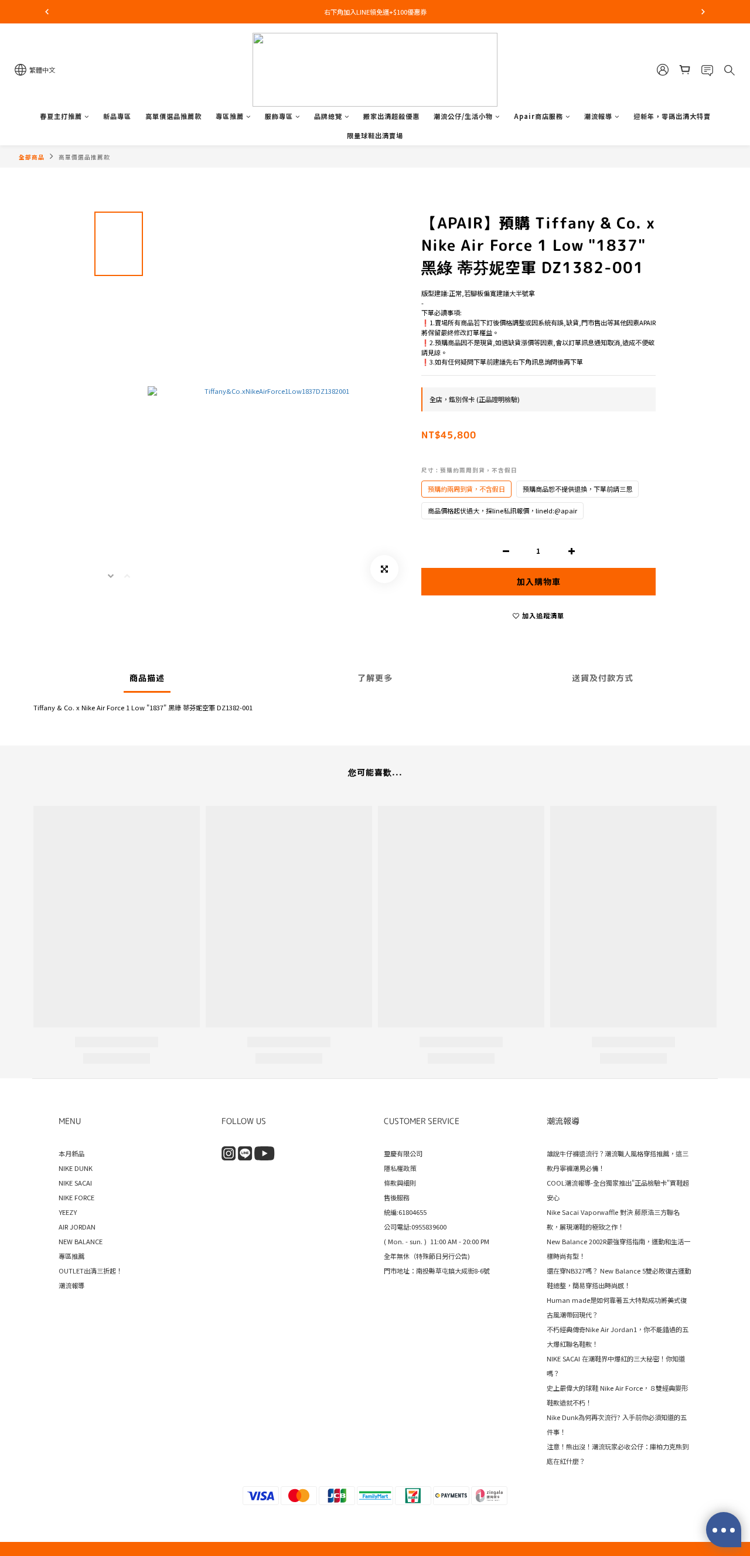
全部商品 (32, 157)
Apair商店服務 (538, 116)
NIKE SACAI (75, 1182)
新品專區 (117, 116)
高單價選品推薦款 (173, 116)
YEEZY (68, 1212)
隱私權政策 (400, 1168)
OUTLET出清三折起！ (90, 1270)
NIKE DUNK (76, 1168)
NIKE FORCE (76, 1197)
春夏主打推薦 (61, 116)
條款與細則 (400, 1182)
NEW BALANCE (81, 1241)
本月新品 (71, 1153)
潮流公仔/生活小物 (463, 116)
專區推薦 (230, 116)
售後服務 (397, 1197)
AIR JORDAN (77, 1226)
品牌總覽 (328, 116)
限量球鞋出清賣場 (375, 135)
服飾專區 (279, 116)
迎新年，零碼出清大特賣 (672, 116)
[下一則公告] (703, 11)
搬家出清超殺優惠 (391, 116)
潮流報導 (598, 116)
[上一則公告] (47, 11)
